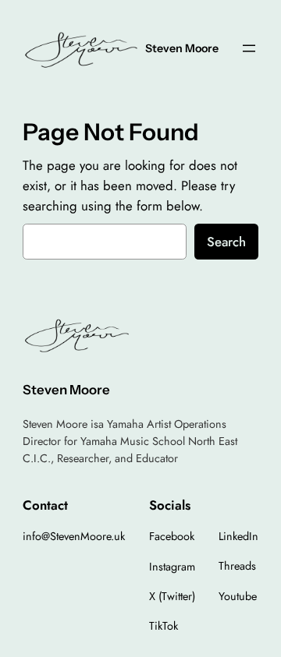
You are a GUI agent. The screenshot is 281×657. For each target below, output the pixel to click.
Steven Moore (182, 48)
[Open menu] (249, 48)
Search (226, 241)
